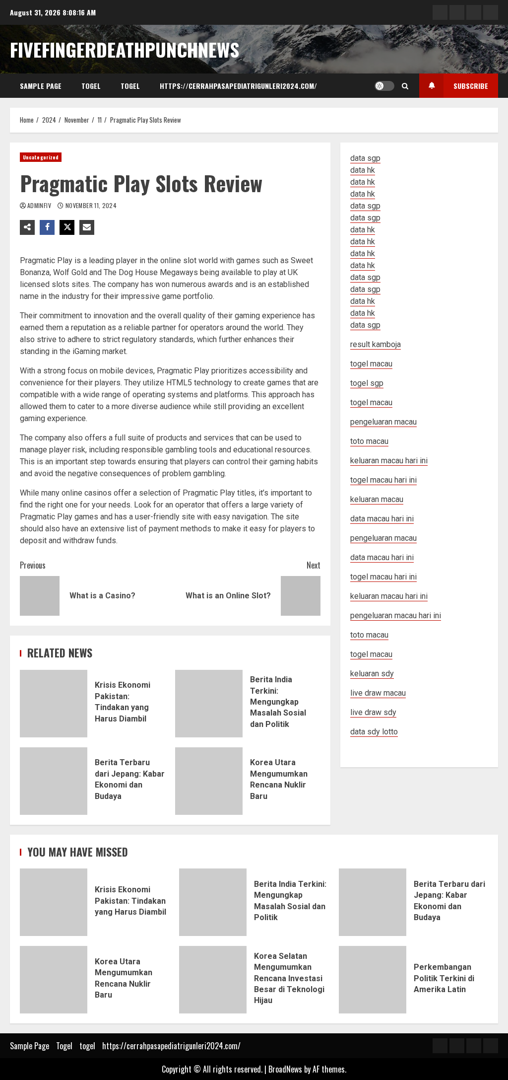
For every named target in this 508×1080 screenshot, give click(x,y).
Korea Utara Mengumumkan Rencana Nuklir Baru (209, 781)
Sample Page (41, 85)
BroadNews (285, 1069)
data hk (362, 170)
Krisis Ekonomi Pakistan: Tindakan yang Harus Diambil (53, 703)
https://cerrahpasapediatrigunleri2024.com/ (238, 85)
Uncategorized (41, 157)
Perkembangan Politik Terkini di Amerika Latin (372, 979)
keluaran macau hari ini (389, 596)
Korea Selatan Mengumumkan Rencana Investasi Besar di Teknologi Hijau (213, 979)
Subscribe (470, 85)
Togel (91, 85)
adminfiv (40, 205)
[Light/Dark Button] (384, 86)
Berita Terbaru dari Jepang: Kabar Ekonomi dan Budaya (53, 781)
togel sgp (366, 383)
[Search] (405, 85)
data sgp (365, 158)
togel (130, 85)
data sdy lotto (374, 731)
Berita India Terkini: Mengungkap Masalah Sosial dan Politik (209, 703)
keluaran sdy (372, 673)
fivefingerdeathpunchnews (124, 49)
